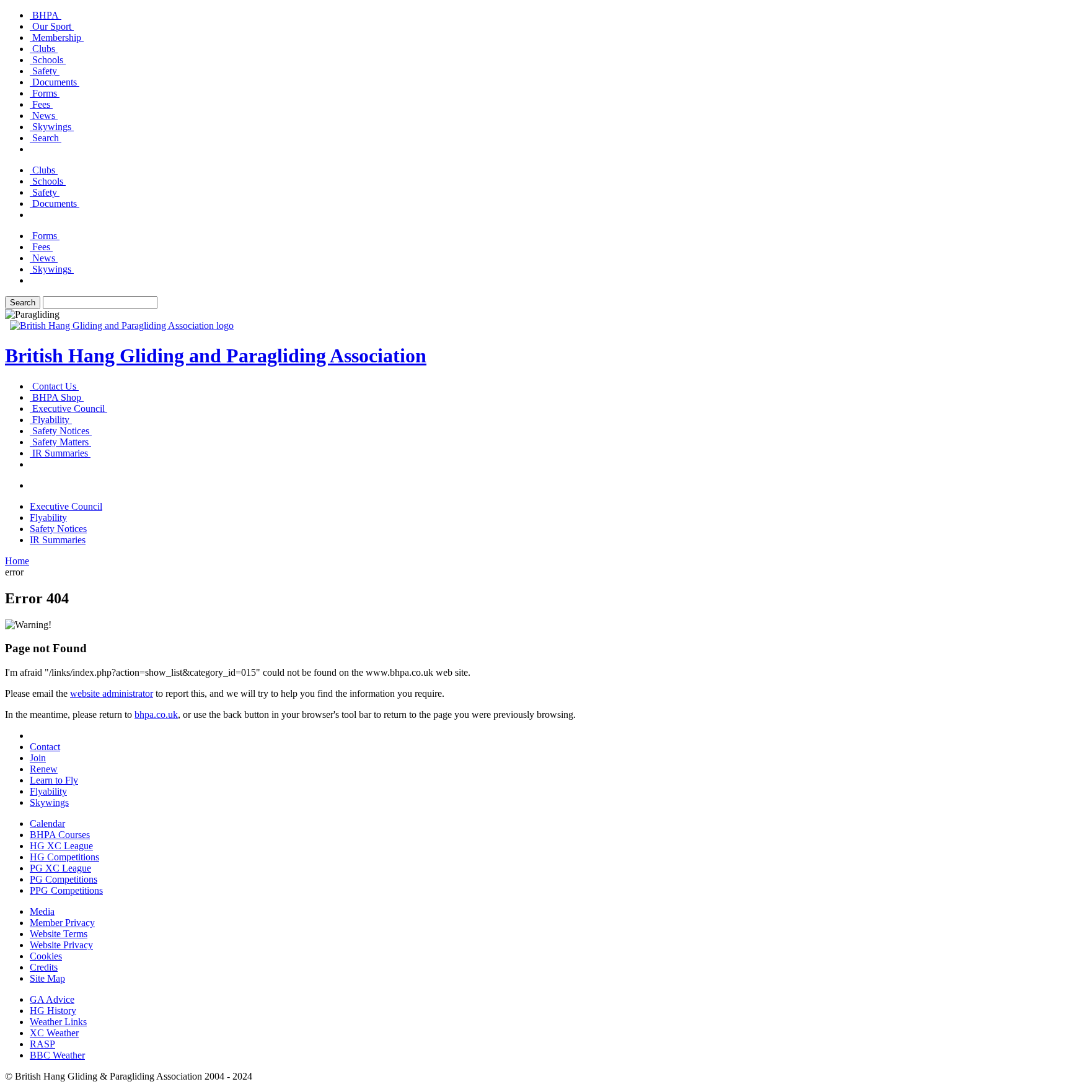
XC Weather (54, 1033)
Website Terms (58, 933)
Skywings (49, 802)
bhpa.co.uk (156, 714)
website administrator (111, 693)
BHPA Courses (60, 834)
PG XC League (60, 868)
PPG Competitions (66, 890)
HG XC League (61, 846)
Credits (44, 967)
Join (38, 758)
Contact (45, 746)
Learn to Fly (54, 780)
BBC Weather (57, 1055)
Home (17, 561)
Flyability (48, 791)
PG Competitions (63, 879)
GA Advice (52, 999)
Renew (44, 769)
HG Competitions (64, 857)
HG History (53, 1010)
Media (42, 911)
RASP (42, 1044)
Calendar (47, 823)
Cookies (46, 956)
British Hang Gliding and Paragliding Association (215, 355)
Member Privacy (62, 922)
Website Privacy (61, 945)
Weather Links (58, 1021)
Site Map (47, 978)
